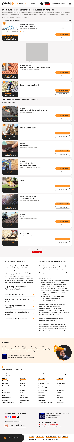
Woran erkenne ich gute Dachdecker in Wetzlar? (19, 313)
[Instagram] (6, 417)
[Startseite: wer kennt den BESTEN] (8, 3)
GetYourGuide (11, 102)
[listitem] (9, 375)
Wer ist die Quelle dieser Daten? (19, 295)
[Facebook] (9, 417)
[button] (62, 34)
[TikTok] (18, 417)
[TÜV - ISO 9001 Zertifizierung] (4, 356)
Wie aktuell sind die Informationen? (19, 319)
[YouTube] (14, 417)
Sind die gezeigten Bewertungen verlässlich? (19, 307)
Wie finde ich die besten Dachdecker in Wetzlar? (19, 300)
